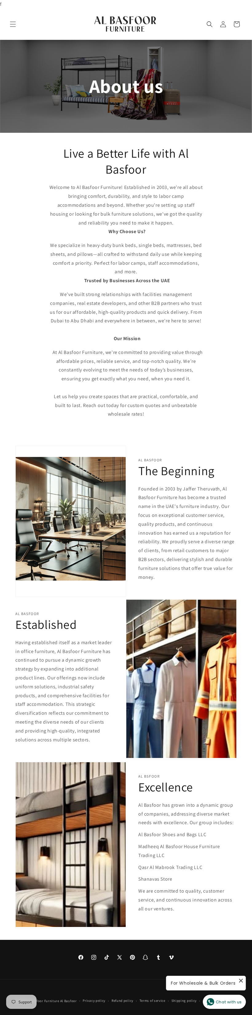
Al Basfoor (68, 1001)
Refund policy (122, 1000)
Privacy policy (94, 1000)
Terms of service (152, 1000)
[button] (13, 24)
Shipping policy (184, 1000)
